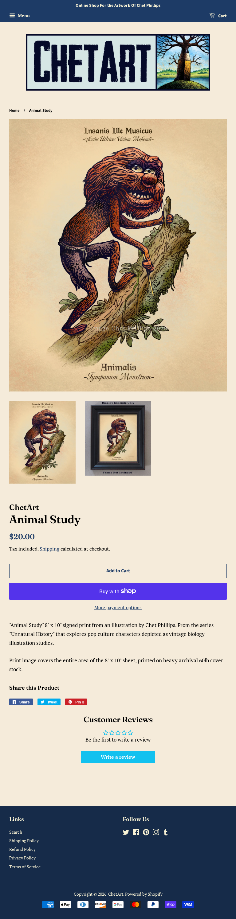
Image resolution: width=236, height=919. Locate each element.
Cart (222, 16)
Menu (23, 15)
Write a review (118, 757)
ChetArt (115, 894)
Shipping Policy (24, 840)
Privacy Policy (22, 858)
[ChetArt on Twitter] (126, 833)
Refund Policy (22, 849)
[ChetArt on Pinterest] (146, 833)
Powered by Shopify (144, 894)
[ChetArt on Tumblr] (165, 833)
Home (14, 110)
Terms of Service (25, 867)
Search (15, 832)
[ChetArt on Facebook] (136, 833)
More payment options (118, 607)
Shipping (49, 548)
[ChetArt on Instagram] (155, 833)
